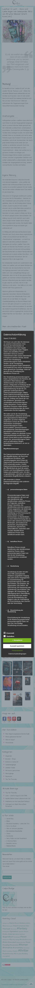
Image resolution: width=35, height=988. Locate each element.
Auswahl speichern (17, 646)
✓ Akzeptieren (17, 640)
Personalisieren (17, 650)
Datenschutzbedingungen (17, 654)
